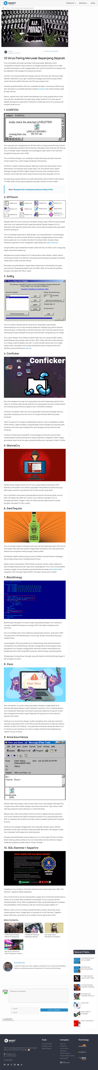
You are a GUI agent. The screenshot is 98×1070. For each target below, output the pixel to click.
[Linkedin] (15, 1065)
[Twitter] (9, 1065)
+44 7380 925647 (10, 1056)
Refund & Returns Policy (67, 1055)
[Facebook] (5, 1065)
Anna (11, 51)
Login (93, 3)
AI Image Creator (47, 1046)
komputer (42, 89)
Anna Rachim (19, 962)
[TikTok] (22, 1065)
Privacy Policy (64, 1048)
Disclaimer (63, 1051)
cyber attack (51, 243)
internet (28, 348)
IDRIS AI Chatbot (46, 1048)
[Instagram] (12, 1065)
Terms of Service (65, 1053)
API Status (63, 1058)
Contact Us (63, 1046)
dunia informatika (55, 569)
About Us (63, 1044)
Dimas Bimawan (53, 51)
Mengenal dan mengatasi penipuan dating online (33, 189)
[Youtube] (19, 1065)
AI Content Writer (47, 1044)
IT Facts (7, 8)
